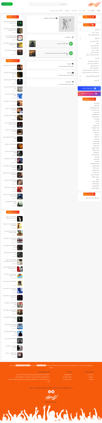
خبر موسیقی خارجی (94, 68)
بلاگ (96, 58)
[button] (80, 30)
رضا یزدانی (96, 139)
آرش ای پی (96, 103)
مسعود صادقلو (95, 177)
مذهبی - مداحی (95, 32)
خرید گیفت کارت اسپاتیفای (92, 198)
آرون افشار (96, 105)
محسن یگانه (96, 168)
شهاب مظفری (96, 150)
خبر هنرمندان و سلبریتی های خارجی (90, 72)
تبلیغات (73, 10)
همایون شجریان (95, 188)
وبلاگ (66, 10)
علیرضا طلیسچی (95, 154)
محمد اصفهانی (95, 170)
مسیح (97, 179)
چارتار (98, 123)
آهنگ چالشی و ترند (94, 41)
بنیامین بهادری (95, 116)
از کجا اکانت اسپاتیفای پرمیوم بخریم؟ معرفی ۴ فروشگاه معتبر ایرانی (32, 374)
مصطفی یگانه (95, 181)
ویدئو (96, 80)
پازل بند (97, 121)
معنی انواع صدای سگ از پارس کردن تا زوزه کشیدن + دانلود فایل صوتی (32, 377)
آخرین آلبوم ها (67, 374)
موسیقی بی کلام (95, 52)
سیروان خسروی (95, 148)
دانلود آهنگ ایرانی (95, 46)
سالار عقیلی (96, 145)
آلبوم (96, 30)
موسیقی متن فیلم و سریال (92, 54)
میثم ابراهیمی (95, 186)
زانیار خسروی (96, 143)
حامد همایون (96, 125)
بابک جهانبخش (95, 114)
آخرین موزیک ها (67, 377)
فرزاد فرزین (96, 159)
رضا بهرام (97, 134)
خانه (97, 10)
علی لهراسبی (96, 152)
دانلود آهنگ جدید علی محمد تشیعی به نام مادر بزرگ (56, 53)
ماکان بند (97, 161)
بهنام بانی (96, 119)
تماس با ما (81, 10)
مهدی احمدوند (95, 183)
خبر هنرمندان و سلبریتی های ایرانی (91, 70)
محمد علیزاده (96, 172)
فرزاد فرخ (97, 157)
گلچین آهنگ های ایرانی (55, 10)
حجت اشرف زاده (95, 128)
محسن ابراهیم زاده (94, 163)
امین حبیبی (96, 112)
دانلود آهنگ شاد (95, 48)
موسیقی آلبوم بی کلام (93, 35)
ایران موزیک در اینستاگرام (87, 93)
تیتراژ (97, 43)
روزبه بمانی (96, 141)
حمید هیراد (96, 132)
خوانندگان (90, 10)
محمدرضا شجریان (95, 174)
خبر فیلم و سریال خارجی (93, 63)
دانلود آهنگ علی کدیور (62, 43)
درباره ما (91, 377)
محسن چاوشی (95, 166)
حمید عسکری (96, 130)
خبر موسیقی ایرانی (94, 65)
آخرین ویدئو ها (67, 379)
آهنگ (96, 38)
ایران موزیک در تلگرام (88, 88)
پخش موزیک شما (7, 4)
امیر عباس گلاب (95, 110)
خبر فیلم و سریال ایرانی (93, 61)
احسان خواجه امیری (94, 108)
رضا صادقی (96, 137)
